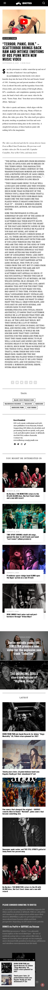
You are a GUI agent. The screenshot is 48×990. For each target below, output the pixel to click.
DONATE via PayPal (10, 926)
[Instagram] (21, 444)
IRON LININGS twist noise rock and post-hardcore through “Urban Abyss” (22, 615)
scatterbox (31, 407)
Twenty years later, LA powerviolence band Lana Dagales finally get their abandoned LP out (23, 978)
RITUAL (12, 101)
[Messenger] (17, 382)
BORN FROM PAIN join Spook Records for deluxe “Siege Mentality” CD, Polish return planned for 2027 (23, 967)
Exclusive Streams (9, 38)
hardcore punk (18, 407)
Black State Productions (24, 400)
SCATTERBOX (13, 75)
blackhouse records (13, 404)
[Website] (25, 444)
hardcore (39, 404)
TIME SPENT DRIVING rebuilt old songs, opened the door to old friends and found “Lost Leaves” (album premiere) (23, 536)
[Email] (35, 382)
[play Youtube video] (24, 22)
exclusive (28, 404)
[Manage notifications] (42, 985)
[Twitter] (21, 382)
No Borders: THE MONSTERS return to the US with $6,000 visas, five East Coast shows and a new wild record (23, 495)
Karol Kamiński (19, 420)
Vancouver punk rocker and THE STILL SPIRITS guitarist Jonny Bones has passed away (24, 850)
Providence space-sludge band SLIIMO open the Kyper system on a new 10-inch (23, 576)
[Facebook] (12, 382)
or (19, 926)
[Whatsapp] (26, 382)
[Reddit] (30, 382)
